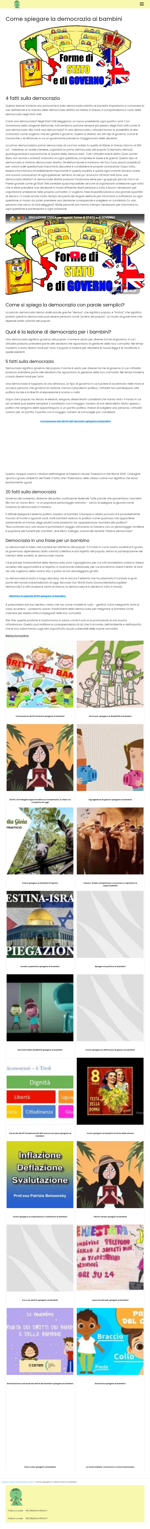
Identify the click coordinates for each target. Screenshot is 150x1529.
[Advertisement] (75, 448)
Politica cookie (15, 1510)
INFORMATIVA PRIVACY (36, 1510)
